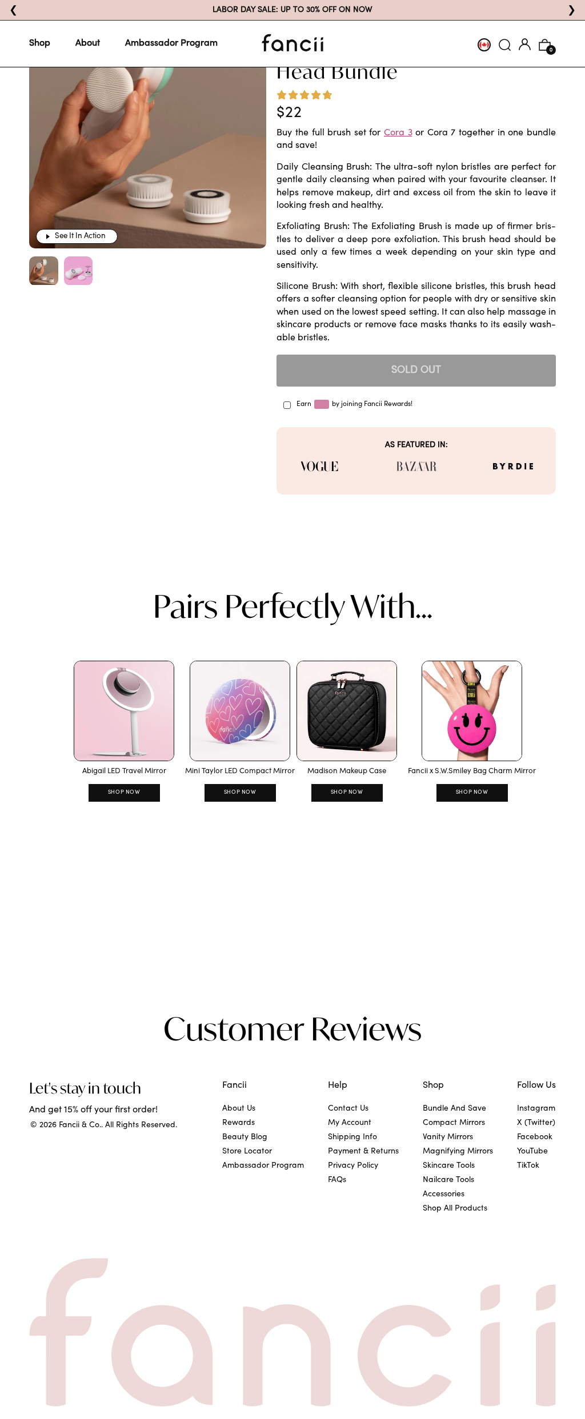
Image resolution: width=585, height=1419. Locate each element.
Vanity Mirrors (448, 1137)
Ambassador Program (171, 43)
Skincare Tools (449, 1166)
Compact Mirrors (454, 1123)
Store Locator (247, 1152)
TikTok (528, 1166)
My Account (349, 1123)
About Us (238, 1109)
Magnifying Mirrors (458, 1152)
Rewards (238, 1123)
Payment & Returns (363, 1152)
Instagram (536, 1109)
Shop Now (124, 792)
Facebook (534, 1137)
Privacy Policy (353, 1166)
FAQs (337, 1180)
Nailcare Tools (448, 1180)
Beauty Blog (244, 1137)
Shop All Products (455, 1209)
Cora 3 (398, 133)
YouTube (532, 1152)
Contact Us (348, 1109)
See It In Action (80, 236)
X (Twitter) (536, 1123)
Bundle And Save (454, 1109)
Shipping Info (352, 1137)
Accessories (443, 1195)
